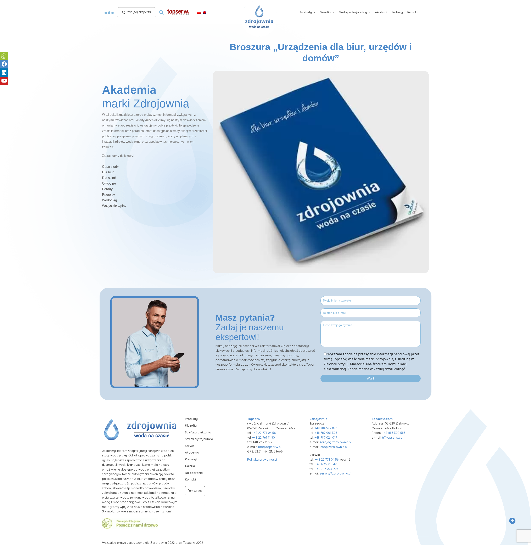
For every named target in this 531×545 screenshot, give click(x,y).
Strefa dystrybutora (199, 439)
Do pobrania (194, 473)
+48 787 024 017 (325, 437)
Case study (110, 166)
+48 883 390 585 (393, 433)
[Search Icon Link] (161, 12)
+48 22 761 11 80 (263, 437)
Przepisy (108, 194)
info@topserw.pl (269, 447)
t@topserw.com (393, 437)
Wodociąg (109, 200)
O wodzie (109, 183)
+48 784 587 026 (325, 428)
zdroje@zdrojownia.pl (335, 442)
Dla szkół (109, 178)
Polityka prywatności (262, 459)
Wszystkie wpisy (114, 206)
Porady (107, 189)
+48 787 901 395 (325, 433)
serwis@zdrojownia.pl (335, 473)
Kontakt (412, 12)
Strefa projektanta (198, 432)
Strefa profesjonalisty (353, 12)
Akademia (381, 12)
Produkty (306, 12)
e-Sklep (197, 491)
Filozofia (325, 12)
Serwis (189, 446)
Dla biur (108, 172)
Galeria (190, 466)
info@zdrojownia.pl (333, 447)
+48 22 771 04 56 (264, 433)
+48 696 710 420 (327, 464)
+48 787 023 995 (326, 469)
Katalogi (397, 12)
